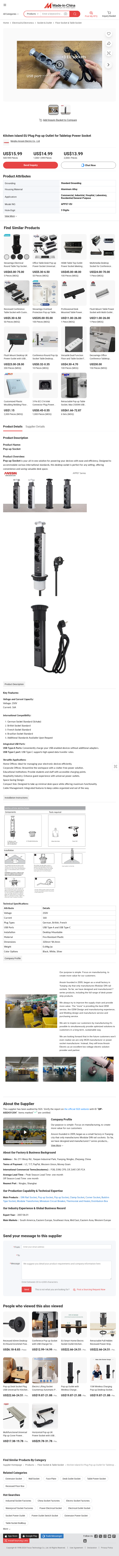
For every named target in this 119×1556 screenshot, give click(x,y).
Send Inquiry (31, 165)
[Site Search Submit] (74, 14)
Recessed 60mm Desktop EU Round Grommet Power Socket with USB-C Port (16, 1344)
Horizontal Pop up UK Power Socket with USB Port (43, 1435)
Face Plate (51, 1478)
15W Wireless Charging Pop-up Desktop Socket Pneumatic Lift (101, 1389)
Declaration (92, 1547)
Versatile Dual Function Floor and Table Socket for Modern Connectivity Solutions (73, 357)
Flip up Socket (61, 1197)
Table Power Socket (96, 1478)
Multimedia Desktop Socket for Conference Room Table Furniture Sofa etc (100, 264)
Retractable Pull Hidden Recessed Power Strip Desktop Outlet (101, 1344)
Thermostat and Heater (78, 1201)
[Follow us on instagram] (105, 1535)
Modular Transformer (28, 1201)
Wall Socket (34, 1478)
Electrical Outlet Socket (79, 1508)
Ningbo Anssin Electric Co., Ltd (25, 141)
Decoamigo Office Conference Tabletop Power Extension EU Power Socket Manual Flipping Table (100, 357)
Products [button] (31, 13)
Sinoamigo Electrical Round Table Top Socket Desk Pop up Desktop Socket (15, 264)
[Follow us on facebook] (96, 1535)
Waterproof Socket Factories (19, 1508)
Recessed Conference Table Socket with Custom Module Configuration (16, 311)
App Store (11, 1535)
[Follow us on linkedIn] (85, 1540)
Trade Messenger (52, 1535)
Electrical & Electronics (23, 22)
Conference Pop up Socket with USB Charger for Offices (44, 1344)
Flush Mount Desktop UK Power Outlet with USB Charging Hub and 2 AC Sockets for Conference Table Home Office (16, 357)
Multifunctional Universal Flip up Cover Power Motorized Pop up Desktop (16, 1435)
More (6, 1528)
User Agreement (76, 1547)
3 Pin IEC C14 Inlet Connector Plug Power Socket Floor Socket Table (45, 403)
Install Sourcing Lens (18, 1540)
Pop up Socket (45, 1197)
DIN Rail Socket (29, 1197)
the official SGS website (76, 1108)
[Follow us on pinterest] (114, 1535)
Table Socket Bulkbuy (16, 1523)
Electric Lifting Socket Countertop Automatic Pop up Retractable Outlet (45, 1389)
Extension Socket (14, 1478)
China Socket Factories (49, 1500)
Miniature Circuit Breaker (52, 1201)
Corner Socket (93, 1197)
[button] (5, 5)
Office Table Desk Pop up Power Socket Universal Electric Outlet (44, 264)
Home (6, 22)
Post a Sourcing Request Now (89, 1289)
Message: (15, 1263)
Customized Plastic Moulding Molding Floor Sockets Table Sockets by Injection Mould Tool (16, 403)
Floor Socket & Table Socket (68, 22)
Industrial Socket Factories (18, 1500)
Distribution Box (99, 1201)
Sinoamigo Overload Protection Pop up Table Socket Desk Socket (44, 311)
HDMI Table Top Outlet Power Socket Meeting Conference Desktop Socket (71, 264)
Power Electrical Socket (51, 1508)
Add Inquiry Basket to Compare (60, 120)
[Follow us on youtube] (109, 1535)
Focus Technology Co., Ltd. (37, 1547)
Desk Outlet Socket (72, 1478)
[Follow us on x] (100, 1535)
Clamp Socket (77, 1197)
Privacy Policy (107, 1547)
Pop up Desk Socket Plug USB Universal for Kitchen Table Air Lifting (15, 1389)
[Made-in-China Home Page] (59, 5)
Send (26, 1289)
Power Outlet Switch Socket (45, 1515)
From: (17, 1247)
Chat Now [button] (90, 165)
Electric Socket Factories (78, 1500)
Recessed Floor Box (15, 1486)
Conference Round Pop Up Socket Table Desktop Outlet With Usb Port (45, 357)
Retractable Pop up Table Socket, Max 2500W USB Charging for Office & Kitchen (73, 403)
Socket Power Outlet (15, 1515)
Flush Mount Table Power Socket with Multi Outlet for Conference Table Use (102, 311)
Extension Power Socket (76, 1515)
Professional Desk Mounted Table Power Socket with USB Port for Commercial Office (73, 311)
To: (18, 1255)
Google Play (29, 1535)
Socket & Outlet (44, 22)
